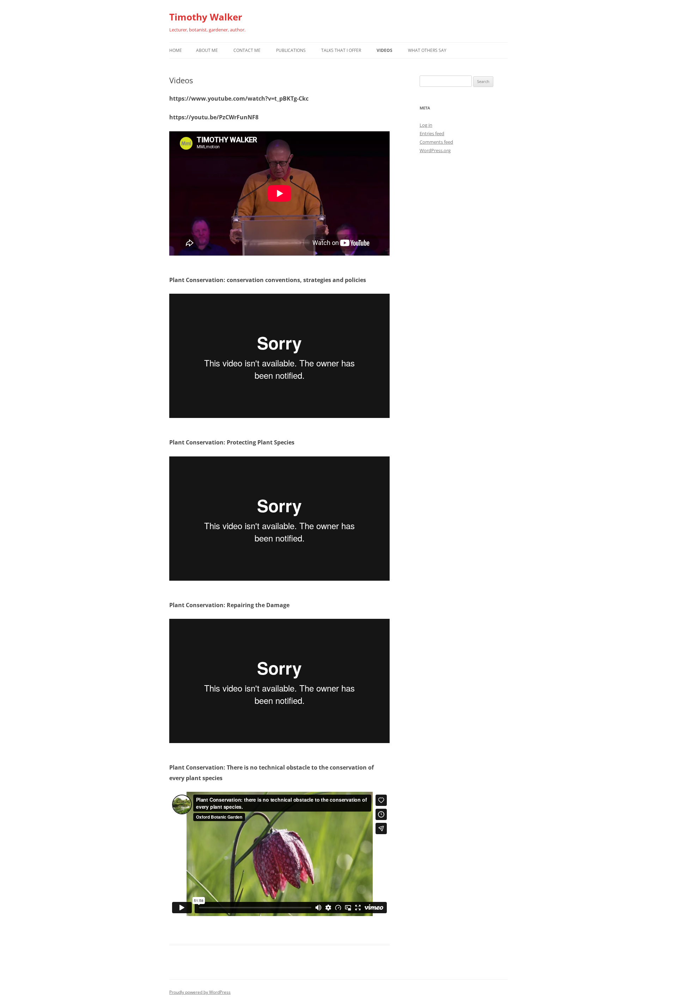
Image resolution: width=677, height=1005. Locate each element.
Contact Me (247, 50)
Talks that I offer (341, 50)
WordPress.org (435, 150)
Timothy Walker (205, 17)
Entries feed (432, 133)
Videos (384, 50)
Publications (291, 50)
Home (175, 50)
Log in (426, 125)
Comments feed (436, 142)
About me (207, 50)
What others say (427, 50)
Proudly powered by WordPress (200, 992)
